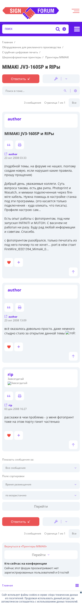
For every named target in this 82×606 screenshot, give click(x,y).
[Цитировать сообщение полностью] (8, 144)
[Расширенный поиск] (63, 29)
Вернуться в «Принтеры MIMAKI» (25, 546)
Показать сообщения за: (18, 459)
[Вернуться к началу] (73, 271)
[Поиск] (58, 29)
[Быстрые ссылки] (77, 29)
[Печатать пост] (19, 144)
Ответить (18, 79)
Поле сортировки (13, 476)
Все (74, 102)
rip (10, 374)
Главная (7, 585)
